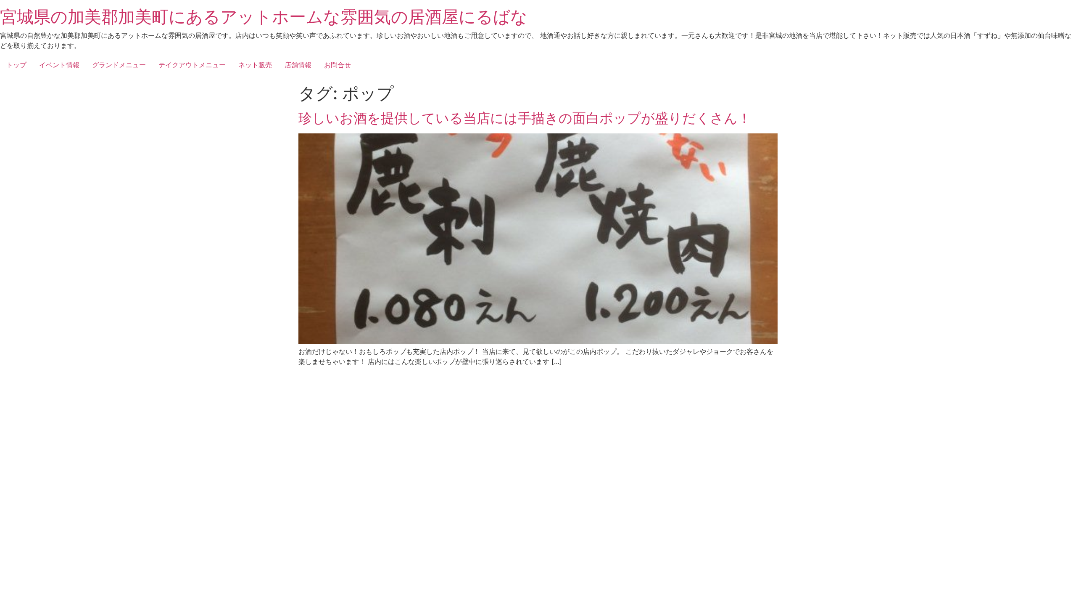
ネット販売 (255, 65)
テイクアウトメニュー (192, 65)
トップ (16, 65)
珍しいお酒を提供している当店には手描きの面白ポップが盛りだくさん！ (524, 118)
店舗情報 (298, 65)
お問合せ (337, 65)
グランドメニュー (119, 65)
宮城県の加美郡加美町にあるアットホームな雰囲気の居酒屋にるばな (263, 16)
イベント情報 (59, 65)
